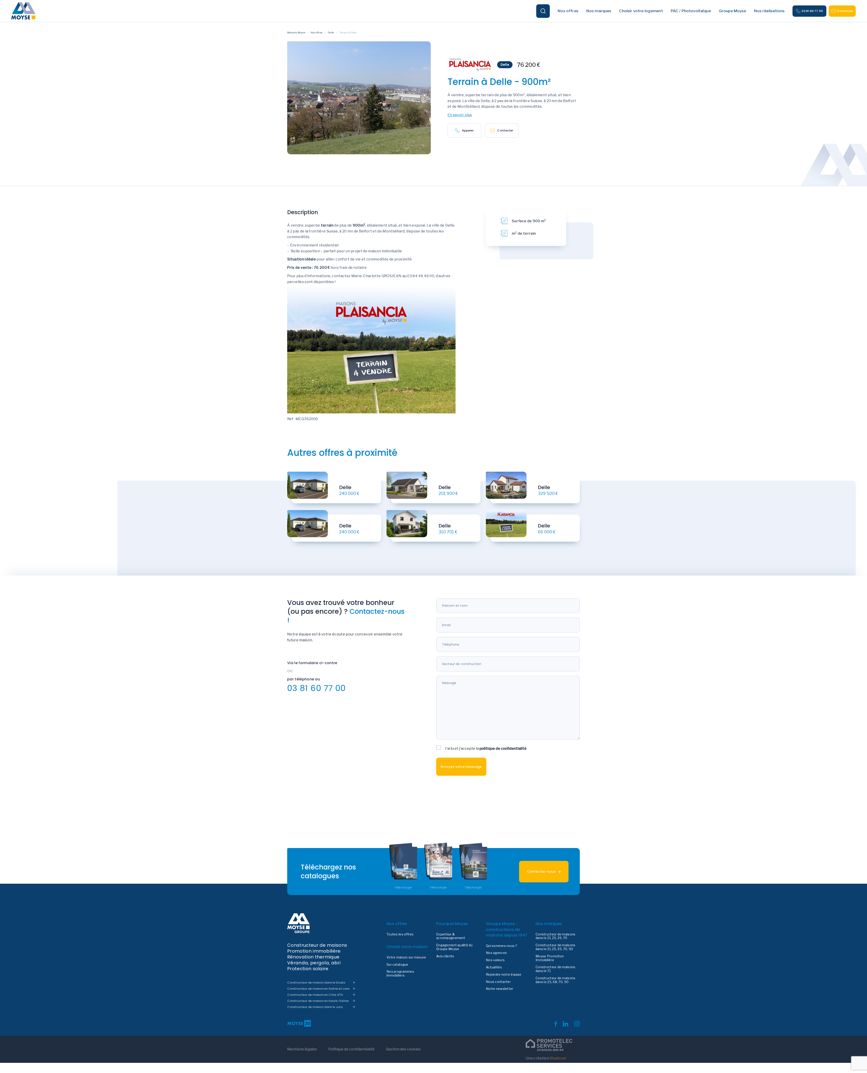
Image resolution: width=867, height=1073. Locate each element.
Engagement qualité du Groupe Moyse (454, 947)
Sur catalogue (397, 964)
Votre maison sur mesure (406, 957)
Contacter (845, 11)
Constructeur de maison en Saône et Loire (318, 989)
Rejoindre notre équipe (503, 974)
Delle (331, 32)
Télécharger (403, 887)
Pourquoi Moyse (452, 923)
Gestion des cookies (403, 1049)
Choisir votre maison (407, 946)
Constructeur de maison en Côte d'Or (315, 995)
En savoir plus (459, 115)
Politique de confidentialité (351, 1049)
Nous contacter (498, 982)
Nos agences (496, 953)
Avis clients (445, 956)
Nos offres (316, 32)
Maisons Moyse (296, 32)
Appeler (468, 130)
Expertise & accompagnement (450, 936)
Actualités (494, 967)
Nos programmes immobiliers (400, 973)
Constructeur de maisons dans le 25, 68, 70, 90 (555, 980)
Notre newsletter (499, 989)
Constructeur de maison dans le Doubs (316, 982)
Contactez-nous (541, 871)
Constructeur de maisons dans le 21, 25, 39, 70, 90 (555, 947)
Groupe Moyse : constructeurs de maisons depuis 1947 (506, 929)
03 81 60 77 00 (812, 11)
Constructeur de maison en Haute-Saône (318, 1001)
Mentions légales (302, 1049)
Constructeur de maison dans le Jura (315, 1007)
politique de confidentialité (503, 748)
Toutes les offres (400, 934)
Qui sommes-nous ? (501, 946)
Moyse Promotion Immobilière (550, 958)
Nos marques (549, 923)
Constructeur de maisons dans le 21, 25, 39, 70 (555, 936)
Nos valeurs (495, 960)
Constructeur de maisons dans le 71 (555, 969)
